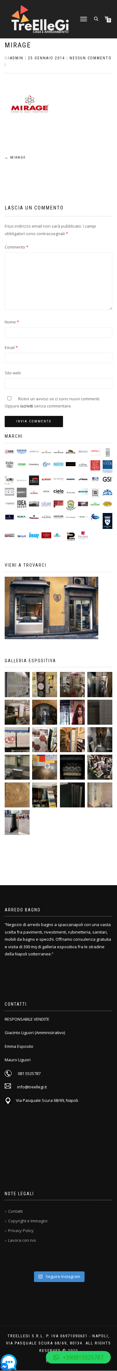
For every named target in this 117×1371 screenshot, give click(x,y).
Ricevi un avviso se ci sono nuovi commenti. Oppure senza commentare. (52, 402)
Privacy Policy (21, 1230)
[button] (78, 1357)
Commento (16, 247)
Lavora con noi (22, 1240)
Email (11, 347)
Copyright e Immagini (27, 1221)
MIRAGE (18, 45)
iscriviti (26, 406)
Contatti (15, 1211)
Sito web (13, 373)
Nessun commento (91, 58)
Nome (12, 322)
